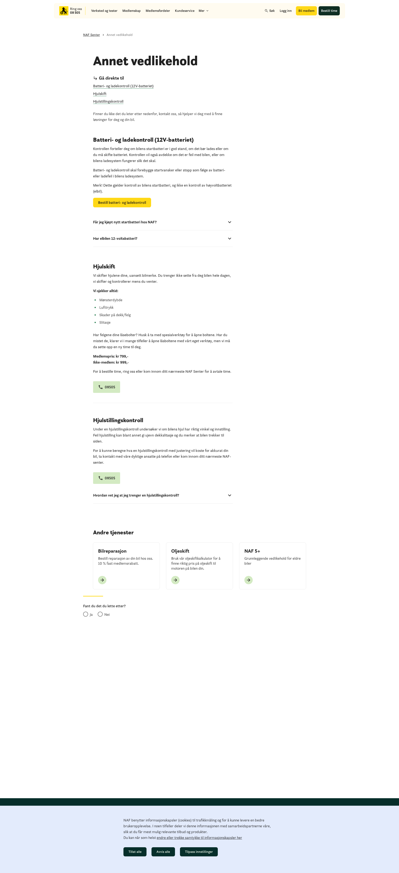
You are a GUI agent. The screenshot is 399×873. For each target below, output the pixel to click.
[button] (106, 387)
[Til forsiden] (63, 10)
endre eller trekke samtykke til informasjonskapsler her (199, 837)
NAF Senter (91, 35)
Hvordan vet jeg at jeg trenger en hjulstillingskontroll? (136, 495)
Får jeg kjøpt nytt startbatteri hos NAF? (125, 222)
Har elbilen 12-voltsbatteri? (115, 238)
